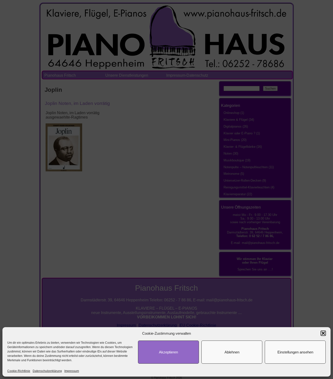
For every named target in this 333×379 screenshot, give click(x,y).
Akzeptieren (168, 352)
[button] (323, 333)
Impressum (71, 371)
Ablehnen (232, 352)
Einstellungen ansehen (295, 352)
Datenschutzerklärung (47, 371)
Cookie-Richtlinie (18, 371)
